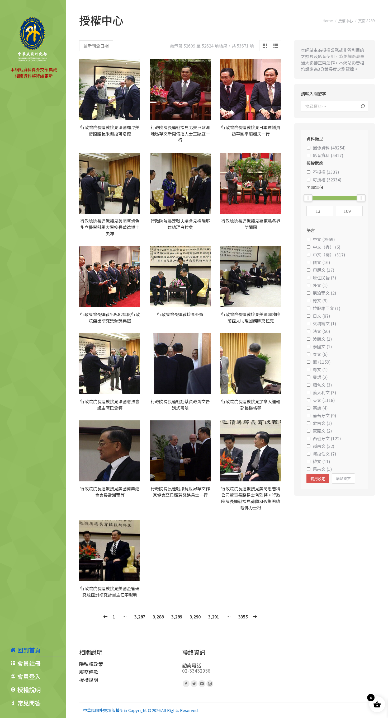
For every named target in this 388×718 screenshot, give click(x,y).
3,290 (195, 616)
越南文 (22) (323, 446)
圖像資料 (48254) (329, 147)
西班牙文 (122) (327, 438)
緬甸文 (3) (322, 385)
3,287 (139, 616)
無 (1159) (322, 362)
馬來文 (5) (322, 469)
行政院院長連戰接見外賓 (180, 314)
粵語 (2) (320, 377)
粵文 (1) (320, 369)
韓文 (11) (321, 461)
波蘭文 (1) (322, 339)
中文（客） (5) (326, 247)
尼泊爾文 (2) (324, 293)
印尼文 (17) (323, 270)
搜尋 (362, 106)
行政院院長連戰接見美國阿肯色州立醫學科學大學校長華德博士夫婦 (109, 227)
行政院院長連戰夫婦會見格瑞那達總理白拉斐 (180, 224)
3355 (243, 616)
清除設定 (343, 478)
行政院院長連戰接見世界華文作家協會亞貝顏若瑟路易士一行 (180, 491)
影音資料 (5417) (328, 155)
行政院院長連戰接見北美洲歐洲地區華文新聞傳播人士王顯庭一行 (180, 133)
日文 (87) (321, 316)
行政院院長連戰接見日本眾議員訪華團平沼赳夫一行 (250, 130)
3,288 (158, 616)
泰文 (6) (320, 354)
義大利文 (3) (324, 392)
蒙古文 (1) (322, 423)
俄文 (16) (321, 262)
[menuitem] (38, 649)
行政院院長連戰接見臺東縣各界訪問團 (250, 224)
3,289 (176, 616)
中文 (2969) (324, 239)
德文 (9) (320, 300)
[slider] (308, 198)
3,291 (213, 616)
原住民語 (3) (324, 277)
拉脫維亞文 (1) (326, 308)
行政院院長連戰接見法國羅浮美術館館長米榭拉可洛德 (109, 130)
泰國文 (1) (322, 346)
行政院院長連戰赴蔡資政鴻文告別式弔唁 (180, 404)
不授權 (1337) (326, 172)
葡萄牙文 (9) (324, 415)
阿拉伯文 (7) (324, 453)
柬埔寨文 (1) (324, 323)
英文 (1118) (324, 400)
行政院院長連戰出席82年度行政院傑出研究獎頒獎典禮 (110, 317)
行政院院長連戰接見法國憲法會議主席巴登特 (109, 404)
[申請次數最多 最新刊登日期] (96, 46)
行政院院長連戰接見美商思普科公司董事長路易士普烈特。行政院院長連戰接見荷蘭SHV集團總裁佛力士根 (250, 498)
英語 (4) (320, 408)
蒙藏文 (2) (322, 431)
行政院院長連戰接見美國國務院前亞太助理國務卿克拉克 (250, 317)
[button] (133, 113)
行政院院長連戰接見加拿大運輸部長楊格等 (250, 404)
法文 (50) (321, 331)
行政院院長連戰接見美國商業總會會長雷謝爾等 (109, 491)
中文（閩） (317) (329, 254)
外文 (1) (320, 285)
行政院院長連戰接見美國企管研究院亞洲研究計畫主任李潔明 (109, 591)
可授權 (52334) (327, 179)
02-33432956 (196, 670)
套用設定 (317, 479)
